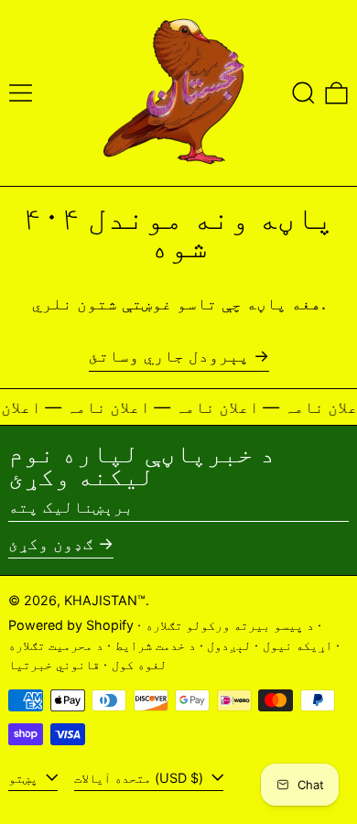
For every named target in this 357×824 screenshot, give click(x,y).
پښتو (24, 778)
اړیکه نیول (297, 645)
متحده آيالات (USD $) (140, 778)
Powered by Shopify (71, 625)
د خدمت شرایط (155, 645)
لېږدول (229, 645)
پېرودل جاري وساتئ (169, 355)
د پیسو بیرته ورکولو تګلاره (230, 625)
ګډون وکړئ (50, 543)
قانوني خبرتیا (54, 664)
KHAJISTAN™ (105, 600)
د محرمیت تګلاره (55, 645)
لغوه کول (139, 664)
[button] (303, 93)
